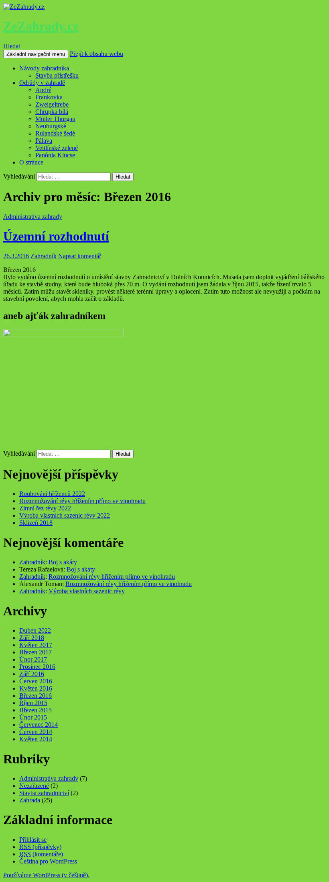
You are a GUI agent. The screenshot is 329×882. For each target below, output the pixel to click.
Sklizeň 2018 (36, 522)
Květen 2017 (35, 644)
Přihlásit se (33, 839)
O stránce (31, 162)
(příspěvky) (40, 846)
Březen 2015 (35, 710)
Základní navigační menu (35, 54)
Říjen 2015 (33, 702)
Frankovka (49, 97)
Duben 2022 (35, 630)
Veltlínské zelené (56, 147)
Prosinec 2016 (37, 666)
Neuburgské (50, 126)
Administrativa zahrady (32, 216)
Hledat (11, 46)
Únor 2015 (33, 717)
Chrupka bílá (51, 111)
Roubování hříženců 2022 (52, 493)
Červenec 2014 (38, 724)
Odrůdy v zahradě (42, 82)
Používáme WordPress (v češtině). (46, 875)
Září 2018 (31, 637)
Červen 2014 (35, 731)
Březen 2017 (35, 652)
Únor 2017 (33, 659)
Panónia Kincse (55, 155)
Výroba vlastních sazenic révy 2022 (64, 515)
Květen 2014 (35, 739)
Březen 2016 (35, 695)
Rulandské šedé (55, 133)
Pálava (43, 140)
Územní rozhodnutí (56, 236)
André (43, 89)
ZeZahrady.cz (41, 26)
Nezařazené (34, 785)
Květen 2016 (35, 688)
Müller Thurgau (55, 118)
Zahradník (43, 256)
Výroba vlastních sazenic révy (87, 591)
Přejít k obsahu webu (96, 53)
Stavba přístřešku (57, 75)
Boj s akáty (63, 562)
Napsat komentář (79, 256)
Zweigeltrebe (52, 104)
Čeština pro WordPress (48, 861)
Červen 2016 (35, 681)
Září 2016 (31, 673)
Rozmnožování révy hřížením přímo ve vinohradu (82, 501)
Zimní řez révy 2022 (45, 508)
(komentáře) (41, 854)
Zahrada (29, 800)
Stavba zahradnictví (44, 792)
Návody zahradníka (44, 68)
